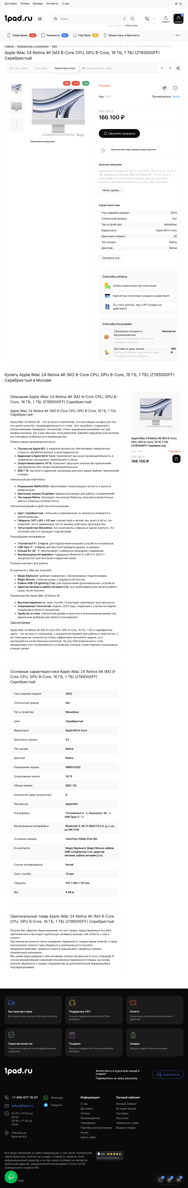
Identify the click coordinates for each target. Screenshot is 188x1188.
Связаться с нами (127, 1122)
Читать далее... (111, 190)
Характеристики (64, 68)
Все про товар (18, 68)
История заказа (126, 1108)
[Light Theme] (176, 4)
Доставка (11, 3)
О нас (65, 3)
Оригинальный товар (98, 68)
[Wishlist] (175, 88)
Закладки (122, 1113)
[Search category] (55, 19)
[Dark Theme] (181, 4)
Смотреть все (111, 257)
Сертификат (88, 1122)
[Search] (124, 19)
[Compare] (164, 88)
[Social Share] (178, 68)
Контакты (52, 3)
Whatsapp (57, 1097)
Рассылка (122, 1118)
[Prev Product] (162, 68)
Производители (90, 1118)
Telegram (56, 1105)
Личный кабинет (126, 1103)
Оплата (24, 3)
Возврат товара (126, 1127)
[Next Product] (170, 68)
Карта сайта (88, 1137)
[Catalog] (40, 19)
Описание (41, 68)
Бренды (38, 3)
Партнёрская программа (96, 1127)
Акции (84, 1132)
